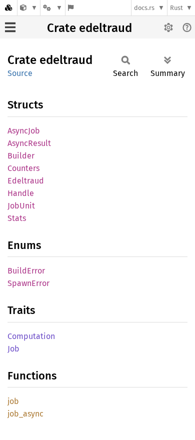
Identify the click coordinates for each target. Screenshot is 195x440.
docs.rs (144, 8)
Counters (24, 168)
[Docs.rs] (8, 8)
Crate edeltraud (89, 28)
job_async (26, 413)
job (13, 401)
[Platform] (52, 8)
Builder (21, 155)
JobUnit (21, 205)
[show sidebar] (10, 27)
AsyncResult (29, 143)
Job (14, 349)
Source (20, 73)
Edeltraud (26, 181)
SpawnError (29, 283)
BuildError (26, 271)
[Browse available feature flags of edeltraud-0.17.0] (71, 8)
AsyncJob (24, 131)
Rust (176, 8)
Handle (21, 193)
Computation (31, 336)
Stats (17, 218)
